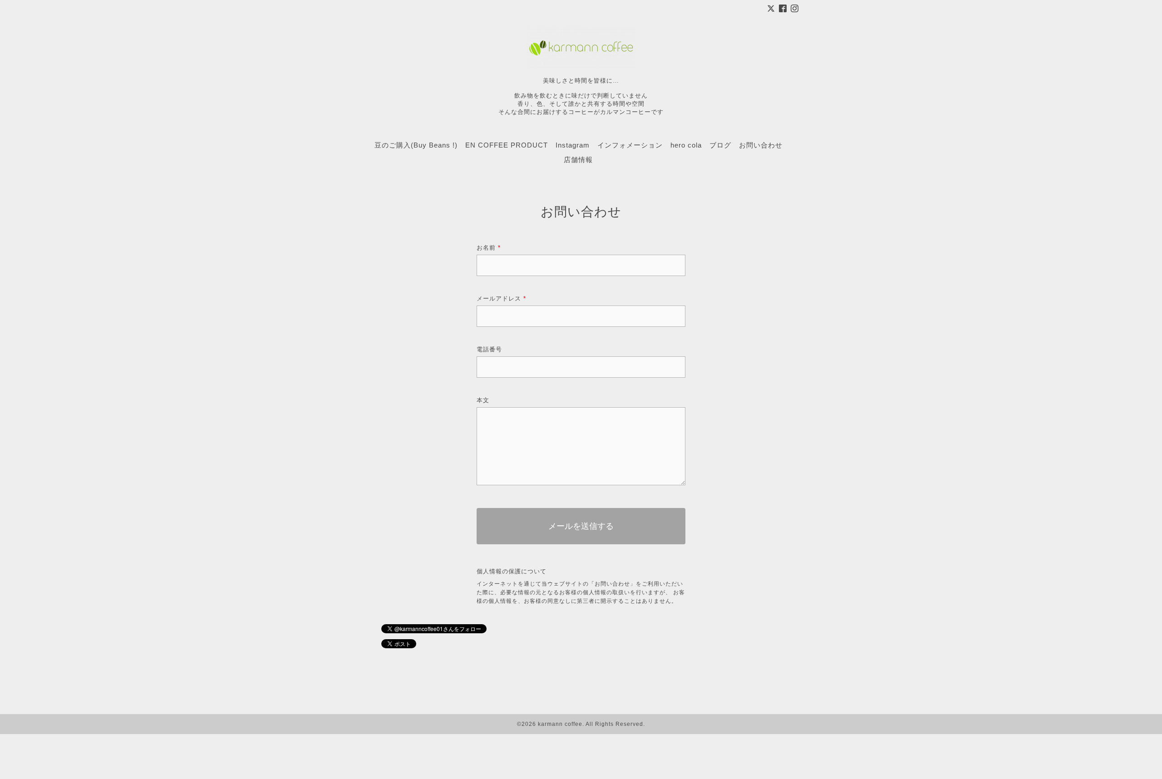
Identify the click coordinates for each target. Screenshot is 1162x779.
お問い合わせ (761, 145)
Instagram (573, 145)
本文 (483, 400)
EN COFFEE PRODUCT (506, 145)
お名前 (489, 247)
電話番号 (489, 349)
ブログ (720, 145)
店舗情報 (578, 159)
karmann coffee (560, 724)
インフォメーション (630, 145)
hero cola (686, 145)
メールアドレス (501, 298)
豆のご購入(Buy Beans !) (416, 145)
